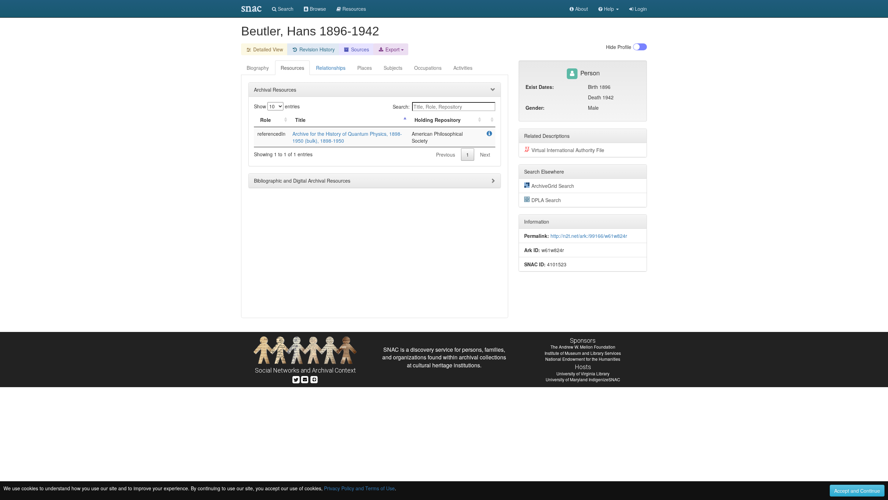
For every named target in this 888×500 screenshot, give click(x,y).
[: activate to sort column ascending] (489, 120)
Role (265, 119)
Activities (462, 67)
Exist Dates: (540, 86)
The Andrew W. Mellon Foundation (582, 347)
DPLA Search (546, 200)
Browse (317, 8)
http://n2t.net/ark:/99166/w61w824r (588, 235)
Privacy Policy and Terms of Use (359, 488)
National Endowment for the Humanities (582, 359)
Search (284, 8)
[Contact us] (305, 379)
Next (485, 154)
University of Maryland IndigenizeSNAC (583, 379)
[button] (608, 8)
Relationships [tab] (330, 67)
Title (300, 119)
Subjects (393, 67)
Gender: (535, 107)
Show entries (277, 106)
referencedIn (271, 133)
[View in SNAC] (489, 133)
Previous (445, 154)
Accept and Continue (857, 490)
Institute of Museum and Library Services (583, 353)
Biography (258, 67)
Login (640, 8)
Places (364, 67)
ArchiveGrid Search (552, 185)
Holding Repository (438, 119)
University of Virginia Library (582, 373)
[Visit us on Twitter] (296, 379)
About (581, 8)
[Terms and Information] (314, 379)
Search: (401, 106)
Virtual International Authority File (567, 150)
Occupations (428, 67)
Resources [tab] (292, 67)
